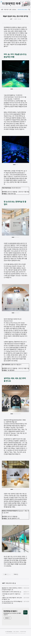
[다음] (26, 74)
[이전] (4, 74)
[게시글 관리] (10, 574)
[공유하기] (8, 574)
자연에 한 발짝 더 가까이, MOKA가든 (10, 592)
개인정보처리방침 (23, 631)
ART (11, 19)
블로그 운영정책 (16, 631)
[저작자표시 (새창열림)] (17, 574)
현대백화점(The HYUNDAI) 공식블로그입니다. (12, 614)
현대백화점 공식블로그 (10, 611)
